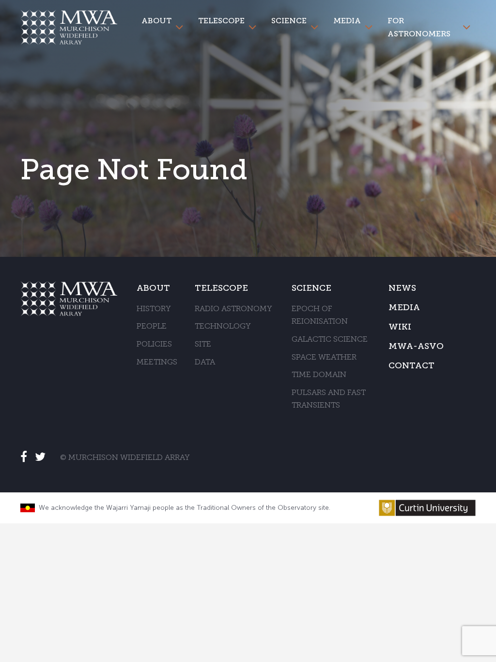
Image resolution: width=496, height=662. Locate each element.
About (156, 20)
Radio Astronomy (233, 309)
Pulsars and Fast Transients (329, 399)
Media (347, 20)
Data (205, 362)
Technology (223, 327)
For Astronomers (419, 27)
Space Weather (324, 358)
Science (289, 20)
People (152, 327)
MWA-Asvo (416, 346)
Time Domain (319, 375)
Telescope (221, 20)
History (154, 309)
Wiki (399, 326)
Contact (411, 365)
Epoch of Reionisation (320, 315)
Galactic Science (330, 340)
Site (203, 344)
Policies (154, 344)
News (402, 288)
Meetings (157, 362)
